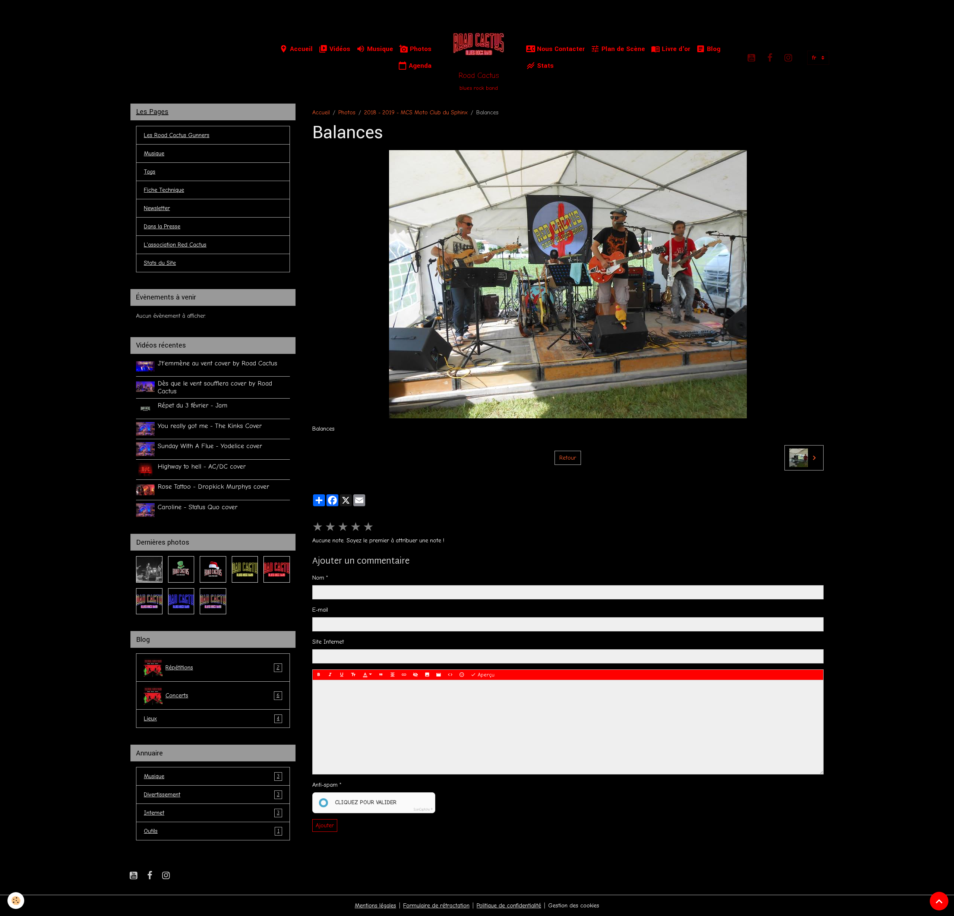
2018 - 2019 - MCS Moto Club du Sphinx (416, 112)
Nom (318, 577)
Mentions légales (375, 905)
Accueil (300, 49)
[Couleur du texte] (367, 675)
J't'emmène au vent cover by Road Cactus (217, 363)
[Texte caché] (415, 675)
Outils (211, 831)
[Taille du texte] (353, 675)
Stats (544, 65)
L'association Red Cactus (175, 244)
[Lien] (404, 675)
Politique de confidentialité (509, 905)
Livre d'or (675, 49)
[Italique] (330, 675)
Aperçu (485, 675)
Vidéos (339, 49)
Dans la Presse (162, 226)
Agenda (419, 65)
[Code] (450, 675)
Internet (211, 812)
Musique (379, 49)
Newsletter (157, 208)
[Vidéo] (439, 675)
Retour (567, 457)
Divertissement (211, 794)
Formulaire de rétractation (436, 905)
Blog (712, 49)
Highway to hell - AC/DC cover (202, 466)
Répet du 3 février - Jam (192, 405)
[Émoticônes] (462, 675)
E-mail (320, 609)
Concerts (222, 695)
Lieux (211, 718)
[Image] (427, 675)
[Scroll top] (939, 901)
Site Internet (328, 641)
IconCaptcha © (423, 809)
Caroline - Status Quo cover (197, 507)
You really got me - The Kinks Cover (210, 426)
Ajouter (325, 825)
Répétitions (222, 667)
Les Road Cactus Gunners (176, 135)
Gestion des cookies (573, 905)
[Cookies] (15, 900)
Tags (149, 171)
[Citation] (381, 675)
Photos (420, 49)
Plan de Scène (622, 49)
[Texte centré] (392, 675)
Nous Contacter (560, 49)
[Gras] (319, 675)
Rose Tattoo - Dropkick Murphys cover (213, 486)
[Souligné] (342, 675)
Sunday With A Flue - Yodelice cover (210, 446)
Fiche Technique (164, 190)
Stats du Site (160, 263)
